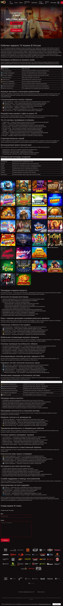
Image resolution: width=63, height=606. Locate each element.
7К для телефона (41, 2)
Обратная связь (41, 591)
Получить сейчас (16, 30)
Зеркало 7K (47, 2)
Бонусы (21, 2)
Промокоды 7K (27, 2)
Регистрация (53, 2)
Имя (2, 513)
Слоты (16, 2)
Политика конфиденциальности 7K (26, 591)
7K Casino (11, 2)
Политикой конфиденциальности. (44, 604)
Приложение (34, 2)
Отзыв (2, 520)
